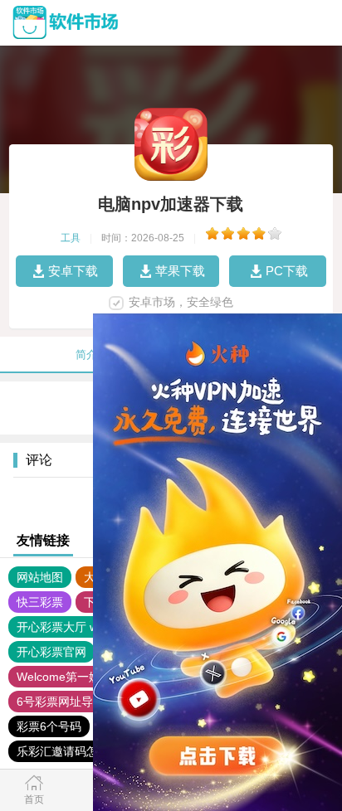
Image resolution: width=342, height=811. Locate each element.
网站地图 (40, 577)
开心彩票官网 (51, 651)
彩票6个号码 (49, 726)
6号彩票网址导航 (61, 701)
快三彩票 (40, 602)
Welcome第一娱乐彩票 (76, 676)
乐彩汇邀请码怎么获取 (75, 751)
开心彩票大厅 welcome (76, 627)
